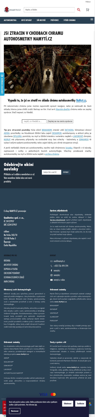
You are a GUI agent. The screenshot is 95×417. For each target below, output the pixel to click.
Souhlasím (80, 404)
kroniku (69, 148)
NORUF (7, 139)
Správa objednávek (59, 211)
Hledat (79, 10)
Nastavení (14, 411)
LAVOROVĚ (78, 136)
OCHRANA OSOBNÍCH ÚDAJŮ (14, 277)
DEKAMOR (56, 133)
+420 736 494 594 (61, 266)
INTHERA (69, 130)
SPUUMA (17, 136)
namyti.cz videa (59, 280)
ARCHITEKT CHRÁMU (11, 265)
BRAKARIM (47, 130)
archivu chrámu (52, 154)
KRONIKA (7, 260)
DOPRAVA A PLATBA (10, 269)
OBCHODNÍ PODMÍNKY (12, 273)
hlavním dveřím (63, 109)
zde (36, 405)
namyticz (57, 270)
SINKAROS (83, 139)
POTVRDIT (66, 172)
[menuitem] (10, 20)
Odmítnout (67, 404)
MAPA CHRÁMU (9, 281)
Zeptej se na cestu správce (60, 121)
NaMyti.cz (81, 100)
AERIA (7, 133)
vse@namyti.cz (59, 261)
